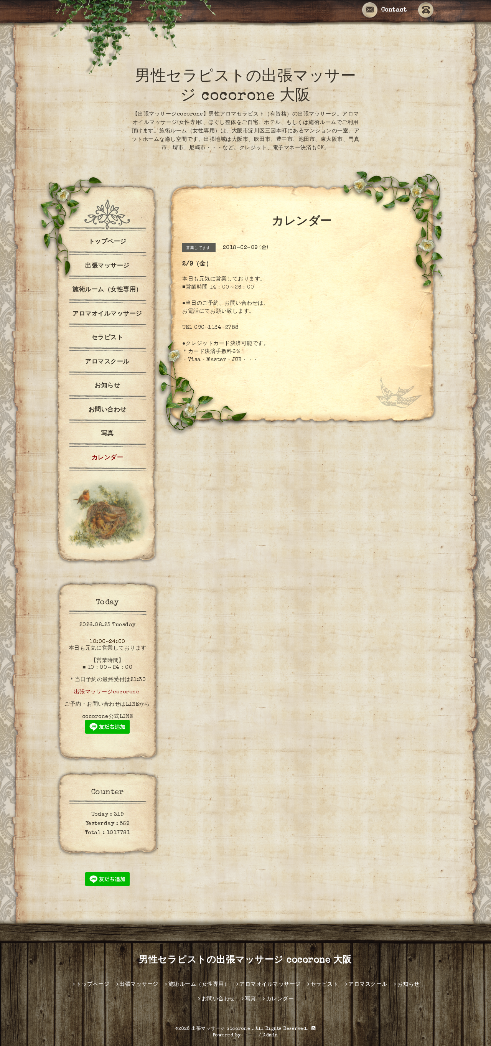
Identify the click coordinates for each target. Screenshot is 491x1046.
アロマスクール (107, 362)
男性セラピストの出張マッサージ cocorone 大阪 (245, 960)
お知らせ (107, 386)
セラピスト (108, 338)
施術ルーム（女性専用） (107, 290)
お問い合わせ (108, 410)
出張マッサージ (107, 266)
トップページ (108, 242)
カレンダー (108, 458)
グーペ (249, 1035)
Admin (270, 1035)
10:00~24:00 (107, 642)
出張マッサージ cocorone (221, 1029)
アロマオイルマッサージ (107, 314)
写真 (107, 434)
